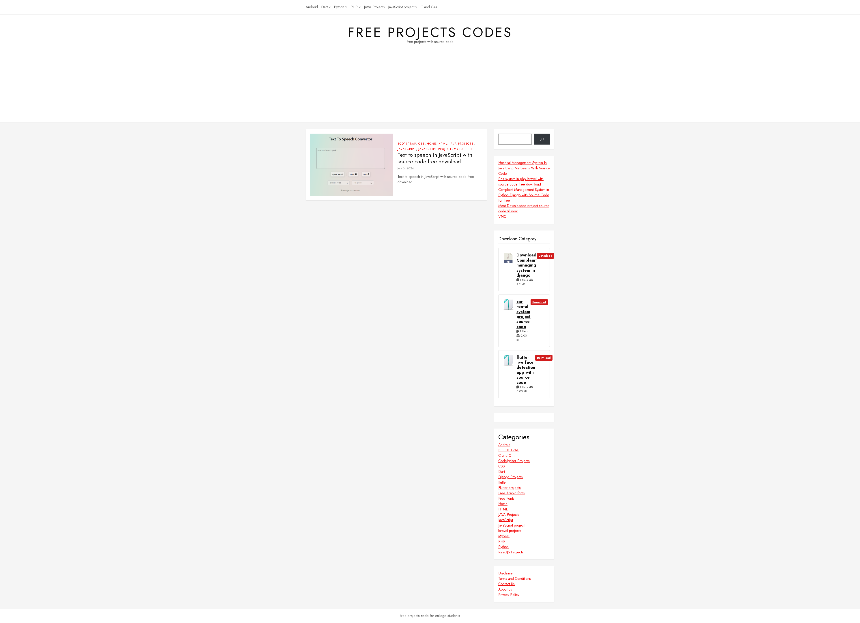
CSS (421, 144)
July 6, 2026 (406, 168)
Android (312, 7)
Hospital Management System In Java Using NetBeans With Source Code (524, 168)
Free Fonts (506, 498)
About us (505, 589)
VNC (502, 216)
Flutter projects (509, 487)
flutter (502, 482)
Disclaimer (506, 573)
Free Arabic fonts (511, 493)
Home (431, 144)
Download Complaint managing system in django (526, 265)
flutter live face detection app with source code (525, 370)
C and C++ (429, 7)
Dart (324, 7)
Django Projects (510, 477)
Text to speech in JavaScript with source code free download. (435, 158)
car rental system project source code (523, 314)
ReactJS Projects (510, 552)
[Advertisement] (430, 91)
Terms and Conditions (514, 578)
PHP (354, 7)
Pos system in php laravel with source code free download (521, 181)
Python (339, 7)
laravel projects (509, 530)
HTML (443, 144)
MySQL (459, 149)
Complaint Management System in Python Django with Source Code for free (523, 195)
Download (545, 256)
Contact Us (506, 584)
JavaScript (407, 149)
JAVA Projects (374, 7)
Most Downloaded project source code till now (523, 208)
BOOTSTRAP (407, 144)
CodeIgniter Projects (514, 460)
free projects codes (430, 32)
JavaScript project (401, 7)
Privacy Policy (508, 594)
